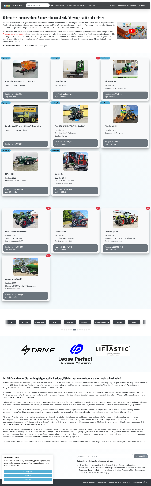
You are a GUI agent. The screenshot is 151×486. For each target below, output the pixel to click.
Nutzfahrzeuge (81, 5)
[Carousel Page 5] (71, 329)
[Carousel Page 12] (89, 329)
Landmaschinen (60, 5)
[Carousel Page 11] (86, 329)
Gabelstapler (92, 5)
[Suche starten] (52, 5)
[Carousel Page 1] (62, 329)
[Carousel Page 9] (82, 329)
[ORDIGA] (14, 5)
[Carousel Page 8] (80, 329)
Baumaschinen (71, 5)
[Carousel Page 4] (69, 329)
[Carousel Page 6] (73, 329)
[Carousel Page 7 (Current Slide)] (76, 329)
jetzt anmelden (141, 456)
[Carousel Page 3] (66, 329)
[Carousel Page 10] (84, 329)
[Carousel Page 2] (64, 329)
